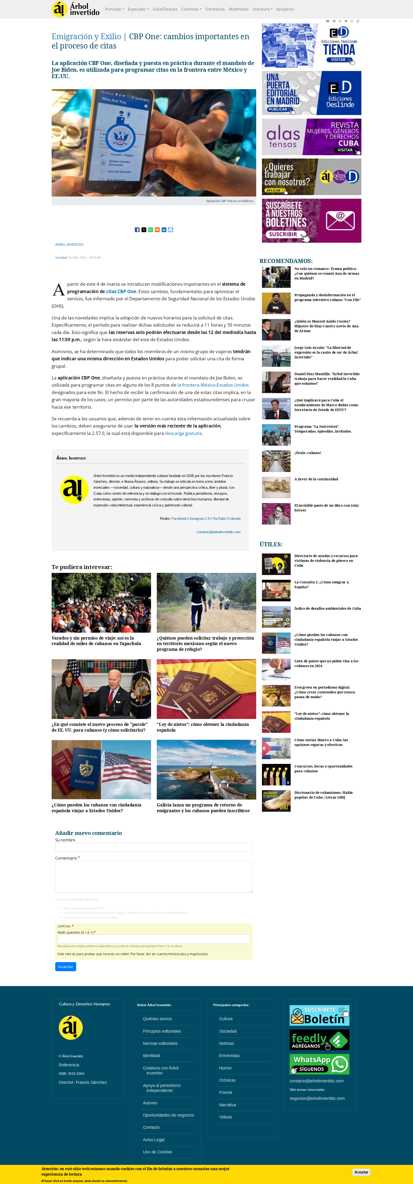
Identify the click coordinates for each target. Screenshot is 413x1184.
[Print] (170, 229)
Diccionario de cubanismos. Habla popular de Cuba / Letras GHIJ (323, 795)
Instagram (198, 518)
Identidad (151, 1055)
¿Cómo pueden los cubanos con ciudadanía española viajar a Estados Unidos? (96, 807)
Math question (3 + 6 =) (75, 932)
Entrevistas (215, 9)
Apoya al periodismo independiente (162, 1088)
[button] (329, 21)
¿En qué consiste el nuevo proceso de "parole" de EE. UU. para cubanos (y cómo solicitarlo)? (100, 727)
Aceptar (361, 1172)
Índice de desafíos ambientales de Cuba (327, 608)
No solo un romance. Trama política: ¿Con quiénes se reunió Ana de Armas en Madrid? (326, 273)
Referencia (69, 1065)
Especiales (137, 9)
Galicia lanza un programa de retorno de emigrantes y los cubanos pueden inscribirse (203, 807)
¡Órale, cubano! (307, 452)
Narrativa (227, 1104)
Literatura (261, 9)
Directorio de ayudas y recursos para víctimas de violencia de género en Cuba (326, 560)
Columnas (190, 9)
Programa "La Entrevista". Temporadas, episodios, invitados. (323, 428)
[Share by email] (157, 229)
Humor (225, 1068)
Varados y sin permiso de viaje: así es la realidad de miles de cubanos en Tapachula (96, 641)
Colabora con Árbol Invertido (161, 1071)
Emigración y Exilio (86, 36)
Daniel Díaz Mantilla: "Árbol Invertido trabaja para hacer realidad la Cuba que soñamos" (327, 378)
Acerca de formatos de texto (76, 899)
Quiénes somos (157, 1018)
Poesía (225, 1092)
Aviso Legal (153, 1139)
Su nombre (65, 840)
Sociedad (61, 257)
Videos (225, 1117)
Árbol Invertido (69, 244)
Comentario (66, 858)
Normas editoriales (160, 1043)
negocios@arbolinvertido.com (317, 1098)
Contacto (151, 1127)
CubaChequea (165, 9)
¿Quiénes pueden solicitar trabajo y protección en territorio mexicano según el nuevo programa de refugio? (205, 643)
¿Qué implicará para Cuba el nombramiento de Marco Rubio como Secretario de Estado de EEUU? (326, 405)
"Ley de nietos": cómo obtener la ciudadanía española (203, 727)
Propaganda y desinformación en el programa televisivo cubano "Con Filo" (327, 297)
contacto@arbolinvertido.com (219, 532)
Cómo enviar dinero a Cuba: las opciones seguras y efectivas (321, 742)
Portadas (113, 9)
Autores (150, 1103)
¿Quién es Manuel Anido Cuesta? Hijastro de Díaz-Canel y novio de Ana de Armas (326, 326)
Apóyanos (285, 9)
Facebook (180, 518)
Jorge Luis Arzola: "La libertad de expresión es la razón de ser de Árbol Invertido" (326, 352)
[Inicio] (75, 9)
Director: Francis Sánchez (83, 1082)
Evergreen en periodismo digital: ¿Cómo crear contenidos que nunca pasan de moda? (324, 692)
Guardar (65, 966)
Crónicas (227, 1080)
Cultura (226, 1018)
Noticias (226, 1043)
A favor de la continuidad (316, 479)
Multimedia (239, 9)
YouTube (219, 518)
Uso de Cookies (158, 1152)
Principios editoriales (162, 1031)
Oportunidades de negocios (168, 1115)
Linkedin (234, 518)
